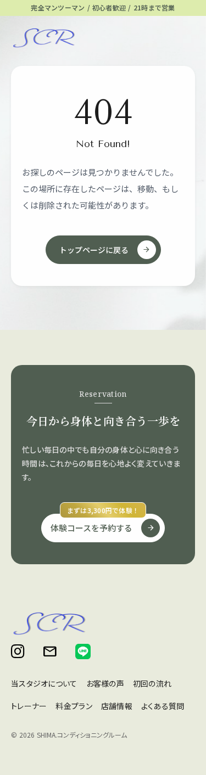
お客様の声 (105, 683)
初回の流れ (152, 683)
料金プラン (73, 705)
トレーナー (29, 705)
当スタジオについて (44, 683)
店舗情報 (116, 705)
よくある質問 (163, 705)
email (50, 651)
